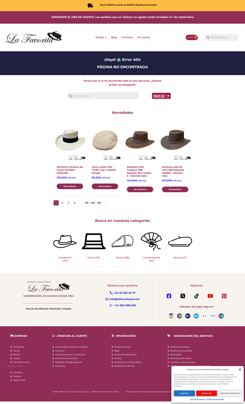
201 (86, 203)
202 (93, 203)
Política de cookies (197, 399)
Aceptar (184, 393)
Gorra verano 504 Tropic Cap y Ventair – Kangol (105, 170)
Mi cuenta (143, 37)
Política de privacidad (215, 399)
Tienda (99, 37)
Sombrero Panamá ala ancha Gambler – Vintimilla (70, 170)
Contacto (127, 37)
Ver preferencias (230, 393)
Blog (114, 37)
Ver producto (69, 186)
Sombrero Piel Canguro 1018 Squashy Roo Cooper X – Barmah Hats (139, 171)
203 (99, 203)
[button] (240, 369)
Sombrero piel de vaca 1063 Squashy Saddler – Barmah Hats (173, 171)
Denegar (207, 393)
